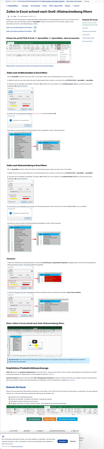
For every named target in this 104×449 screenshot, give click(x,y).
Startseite (14, 431)
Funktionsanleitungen (88, 38)
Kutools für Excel (16, 387)
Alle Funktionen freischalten (67, 419)
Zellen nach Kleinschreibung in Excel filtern (19, 31)
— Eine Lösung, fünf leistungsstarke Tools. (35, 1)
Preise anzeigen (49, 419)
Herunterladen (35, 6)
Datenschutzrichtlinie (58, 431)
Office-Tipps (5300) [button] (56, 6)
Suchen (76, 6)
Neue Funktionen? (87, 41)
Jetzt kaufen (86, 34)
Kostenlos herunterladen (89, 31)
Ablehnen (73, 441)
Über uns (76, 431)
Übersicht (85, 28)
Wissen (28, 431)
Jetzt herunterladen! (20, 361)
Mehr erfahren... (50, 374)
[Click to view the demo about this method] (34, 27)
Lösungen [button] (25, 6)
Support (67, 6)
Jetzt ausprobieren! (34, 419)
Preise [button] (45, 6)
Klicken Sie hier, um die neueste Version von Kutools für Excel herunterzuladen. (30, 66)
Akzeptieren (62, 441)
